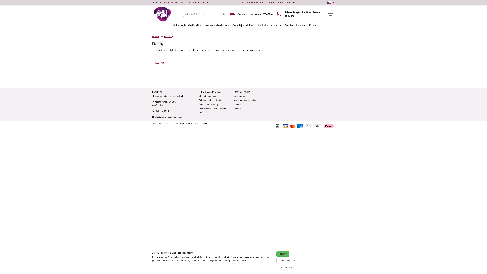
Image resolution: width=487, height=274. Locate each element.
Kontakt (291, 2)
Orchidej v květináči (243, 25)
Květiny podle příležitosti (185, 25)
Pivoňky (168, 36)
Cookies (237, 104)
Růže (312, 25)
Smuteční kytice (294, 25)
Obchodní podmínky (208, 96)
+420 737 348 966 (164, 2)
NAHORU (160, 63)
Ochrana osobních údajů (210, 100)
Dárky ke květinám (269, 25)
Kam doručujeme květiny (252, 2)
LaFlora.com (203, 123)
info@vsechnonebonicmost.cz (192, 2)
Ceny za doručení (275, 2)
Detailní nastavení (287, 260)
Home (155, 36)
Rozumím (283, 254)
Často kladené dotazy (208, 104)
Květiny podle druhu (215, 25)
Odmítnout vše (285, 267)
